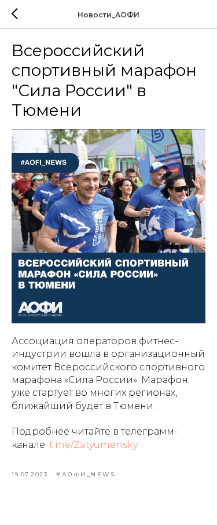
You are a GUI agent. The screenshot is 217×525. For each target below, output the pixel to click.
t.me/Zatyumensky (93, 444)
